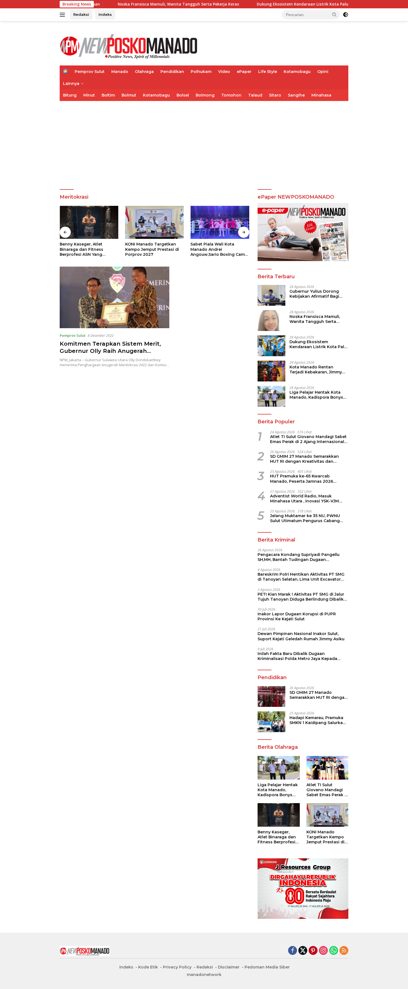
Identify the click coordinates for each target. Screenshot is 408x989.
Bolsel (183, 95)
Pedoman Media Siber (267, 967)
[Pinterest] (313, 951)
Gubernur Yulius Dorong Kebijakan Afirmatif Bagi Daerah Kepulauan (314, 294)
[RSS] (343, 951)
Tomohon (231, 95)
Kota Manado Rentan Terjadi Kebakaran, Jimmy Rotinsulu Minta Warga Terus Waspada (315, 370)
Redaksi (81, 14)
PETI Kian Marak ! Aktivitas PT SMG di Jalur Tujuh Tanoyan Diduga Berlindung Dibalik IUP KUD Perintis (301, 597)
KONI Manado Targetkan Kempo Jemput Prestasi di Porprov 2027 (152, 249)
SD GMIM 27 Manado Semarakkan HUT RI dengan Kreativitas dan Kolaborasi (304, 459)
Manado (119, 71)
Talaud (255, 95)
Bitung (70, 95)
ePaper (244, 71)
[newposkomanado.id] (129, 45)
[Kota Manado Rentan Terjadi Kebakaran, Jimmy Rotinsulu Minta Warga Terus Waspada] (271, 371)
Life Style (267, 71)
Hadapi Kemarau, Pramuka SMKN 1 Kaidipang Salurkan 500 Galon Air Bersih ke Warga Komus (317, 720)
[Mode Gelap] (345, 14)
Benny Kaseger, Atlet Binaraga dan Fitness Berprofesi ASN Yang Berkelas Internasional (83, 249)
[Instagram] (323, 951)
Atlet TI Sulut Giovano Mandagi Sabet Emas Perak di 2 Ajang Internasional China (308, 439)
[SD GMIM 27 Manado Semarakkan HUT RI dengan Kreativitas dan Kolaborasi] (271, 696)
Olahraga (144, 71)
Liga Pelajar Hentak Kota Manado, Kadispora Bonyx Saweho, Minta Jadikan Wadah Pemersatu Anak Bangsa (316, 395)
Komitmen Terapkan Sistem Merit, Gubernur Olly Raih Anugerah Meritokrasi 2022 (110, 350)
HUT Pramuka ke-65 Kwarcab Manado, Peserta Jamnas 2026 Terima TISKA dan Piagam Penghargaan (301, 479)
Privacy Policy (177, 967)
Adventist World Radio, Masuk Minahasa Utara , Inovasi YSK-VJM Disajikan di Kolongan (304, 499)
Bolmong (205, 95)
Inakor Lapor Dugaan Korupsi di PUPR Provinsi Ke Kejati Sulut (297, 616)
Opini (322, 71)
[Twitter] (302, 951)
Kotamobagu (297, 71)
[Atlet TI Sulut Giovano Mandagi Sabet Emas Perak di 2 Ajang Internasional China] (327, 768)
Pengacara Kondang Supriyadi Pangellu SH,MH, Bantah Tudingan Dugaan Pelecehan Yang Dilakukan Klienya (298, 557)
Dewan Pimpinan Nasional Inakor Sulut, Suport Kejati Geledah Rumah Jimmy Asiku (301, 636)
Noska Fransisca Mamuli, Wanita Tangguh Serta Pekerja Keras (141, 4)
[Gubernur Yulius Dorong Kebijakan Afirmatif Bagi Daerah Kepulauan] (271, 295)
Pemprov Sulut (90, 71)
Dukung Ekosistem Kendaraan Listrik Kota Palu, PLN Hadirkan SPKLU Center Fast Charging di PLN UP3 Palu (318, 344)
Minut (89, 95)
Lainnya (71, 83)
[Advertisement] (204, 142)
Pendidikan (172, 71)
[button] (334, 14)
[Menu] (63, 14)
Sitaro (275, 95)
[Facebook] (292, 951)
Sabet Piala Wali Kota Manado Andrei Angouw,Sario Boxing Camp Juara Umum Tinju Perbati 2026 (219, 249)
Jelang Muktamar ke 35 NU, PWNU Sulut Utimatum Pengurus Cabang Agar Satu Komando (305, 518)
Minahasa (321, 95)
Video (224, 71)
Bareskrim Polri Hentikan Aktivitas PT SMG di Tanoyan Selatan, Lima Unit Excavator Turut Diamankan (301, 577)
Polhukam (201, 71)
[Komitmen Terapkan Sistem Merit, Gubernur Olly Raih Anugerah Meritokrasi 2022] (114, 297)
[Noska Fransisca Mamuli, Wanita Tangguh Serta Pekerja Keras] (271, 320)
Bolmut (129, 95)
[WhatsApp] (333, 951)
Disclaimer (229, 967)
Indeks (105, 14)
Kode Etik (148, 967)
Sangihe (296, 95)
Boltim (108, 95)
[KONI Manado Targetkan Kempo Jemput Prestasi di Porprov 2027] (154, 222)
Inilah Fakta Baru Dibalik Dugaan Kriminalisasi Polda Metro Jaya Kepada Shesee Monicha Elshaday (297, 656)
